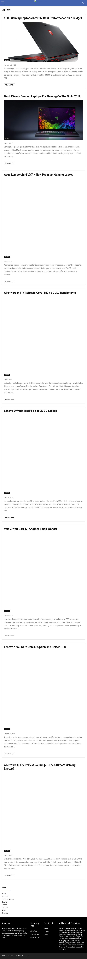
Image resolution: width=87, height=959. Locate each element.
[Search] (83, 3)
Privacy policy (35, 937)
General (4, 902)
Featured (5, 897)
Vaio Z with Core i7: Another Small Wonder (30, 529)
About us (33, 931)
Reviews (5, 913)
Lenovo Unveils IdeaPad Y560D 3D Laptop (30, 410)
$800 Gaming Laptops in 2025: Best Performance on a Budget (43, 18)
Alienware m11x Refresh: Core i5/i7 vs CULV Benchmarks (40, 292)
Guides (4, 905)
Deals (4, 894)
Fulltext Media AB (12, 956)
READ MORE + (9, 85)
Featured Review (8, 899)
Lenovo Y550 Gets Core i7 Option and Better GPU (35, 647)
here (3, 937)
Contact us (34, 934)
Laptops (7, 60)
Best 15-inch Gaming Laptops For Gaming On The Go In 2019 (42, 96)
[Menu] (2, 3)
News (4, 910)
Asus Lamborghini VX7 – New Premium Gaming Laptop (38, 174)
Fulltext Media (22, 933)
